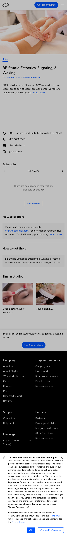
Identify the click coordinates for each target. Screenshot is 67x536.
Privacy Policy (18, 522)
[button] (62, 458)
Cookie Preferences (50, 530)
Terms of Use (55, 515)
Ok (31, 530)
